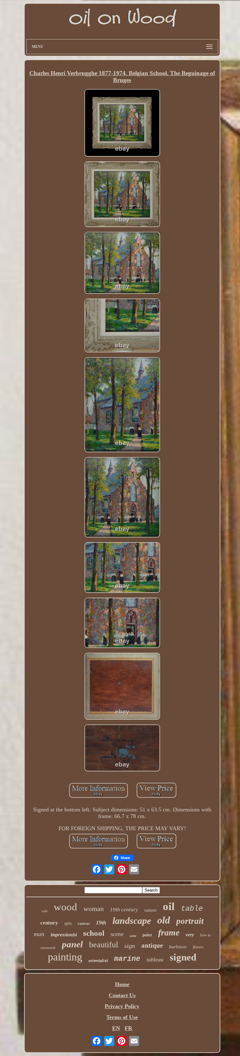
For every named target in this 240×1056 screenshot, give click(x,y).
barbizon (178, 946)
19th (101, 922)
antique (152, 945)
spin (68, 923)
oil (169, 906)
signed (183, 957)
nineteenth (48, 948)
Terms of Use (122, 1017)
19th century (124, 910)
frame (168, 932)
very (190, 934)
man (39, 934)
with (45, 911)
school (93, 933)
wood (65, 907)
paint (147, 935)
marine (127, 959)
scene (117, 934)
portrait (190, 921)
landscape (131, 920)
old (163, 920)
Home (122, 984)
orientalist (98, 960)
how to (205, 935)
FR (128, 1028)
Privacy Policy (122, 1006)
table (192, 908)
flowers (198, 947)
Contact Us (122, 995)
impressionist (64, 934)
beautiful (103, 944)
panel (72, 944)
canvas (84, 923)
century (49, 923)
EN (116, 1028)
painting (65, 957)
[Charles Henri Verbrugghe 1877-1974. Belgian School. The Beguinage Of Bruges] (122, 123)
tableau (155, 959)
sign (129, 945)
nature (150, 910)
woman (93, 909)
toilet (133, 936)
